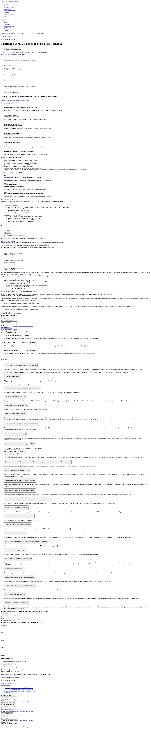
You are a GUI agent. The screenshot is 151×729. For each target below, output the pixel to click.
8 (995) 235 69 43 (13, 1)
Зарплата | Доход (9, 26)
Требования (7, 6)
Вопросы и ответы (9, 10)
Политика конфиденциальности (10, 329)
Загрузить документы (110, 294)
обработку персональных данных (23, 326)
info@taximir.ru (5, 19)
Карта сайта (7, 692)
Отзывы (6, 12)
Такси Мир (4, 1)
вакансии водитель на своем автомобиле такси (15, 100)
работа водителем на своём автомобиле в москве (18, 688)
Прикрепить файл (6, 709)
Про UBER (7, 9)
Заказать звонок (9, 14)
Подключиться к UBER (8, 54)
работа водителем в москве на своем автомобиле (18, 689)
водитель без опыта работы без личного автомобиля (19, 691)
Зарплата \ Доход (9, 7)
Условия (6, 4)
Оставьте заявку (9, 177)
